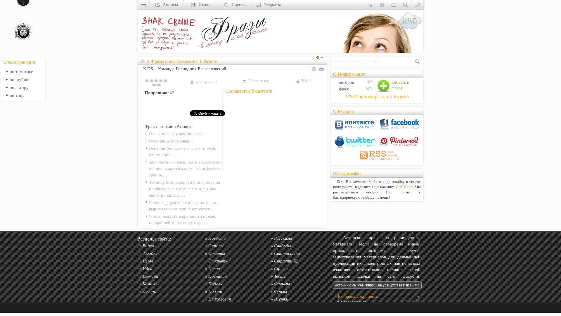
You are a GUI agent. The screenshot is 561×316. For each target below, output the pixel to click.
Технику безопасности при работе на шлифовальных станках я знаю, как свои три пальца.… (184, 188)
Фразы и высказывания (174, 61)
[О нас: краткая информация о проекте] (370, 4)
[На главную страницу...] (167, 51)
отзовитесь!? (206, 82)
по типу (17, 95)
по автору (19, 87)
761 (307, 80)
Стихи (203, 4)
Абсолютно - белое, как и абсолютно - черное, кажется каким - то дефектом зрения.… (185, 168)
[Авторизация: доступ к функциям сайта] (417, 4)
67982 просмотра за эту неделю (377, 96)
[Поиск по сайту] (405, 4)
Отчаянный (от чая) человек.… (178, 133)
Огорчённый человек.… (172, 141)
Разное (210, 61)
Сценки (237, 4)
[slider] (156, 80)
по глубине (20, 79)
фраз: (343, 89)
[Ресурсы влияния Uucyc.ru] (142, 61)
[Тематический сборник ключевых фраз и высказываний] (232, 51)
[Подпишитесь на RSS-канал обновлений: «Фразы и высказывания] (377, 161)
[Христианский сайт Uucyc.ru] (143, 4)
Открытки (272, 4)
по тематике (21, 71)
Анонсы (169, 4)
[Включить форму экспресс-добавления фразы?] (321, 57)
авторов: (346, 82)
